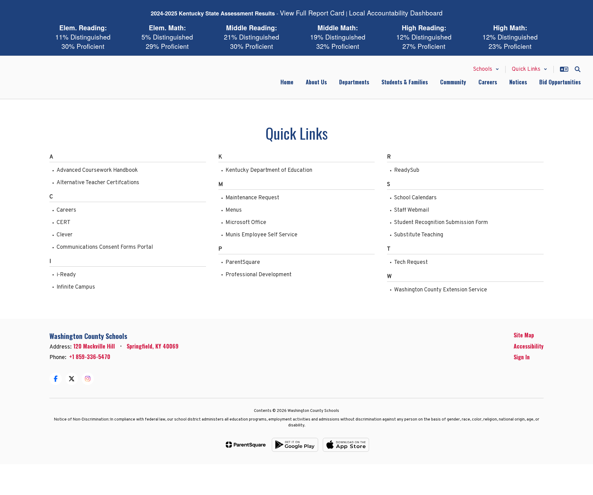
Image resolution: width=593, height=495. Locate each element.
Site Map (524, 335)
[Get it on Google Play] (295, 445)
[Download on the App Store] (346, 445)
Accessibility (529, 346)
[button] (486, 69)
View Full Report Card (312, 12)
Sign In (522, 357)
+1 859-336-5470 (89, 357)
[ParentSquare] (245, 444)
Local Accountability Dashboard (396, 12)
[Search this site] (577, 69)
